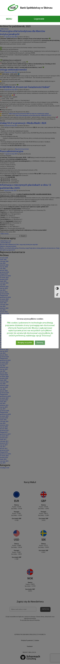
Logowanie (39, 19)
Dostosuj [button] (40, 343)
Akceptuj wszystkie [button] (25, 343)
